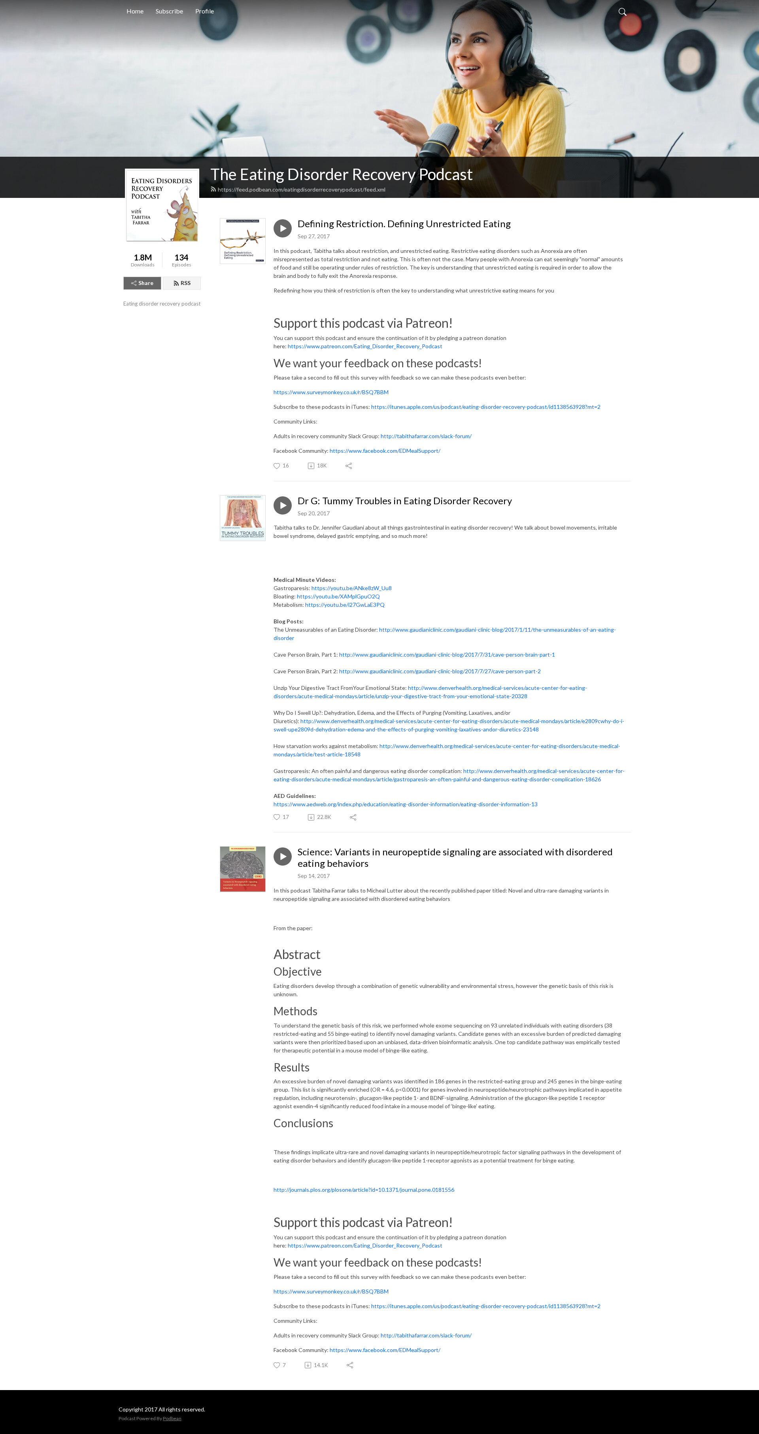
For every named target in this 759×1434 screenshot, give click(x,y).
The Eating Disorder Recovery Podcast (341, 174)
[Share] (349, 466)
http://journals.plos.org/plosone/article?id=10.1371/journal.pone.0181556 (364, 1189)
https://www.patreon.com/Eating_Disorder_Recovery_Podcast (365, 346)
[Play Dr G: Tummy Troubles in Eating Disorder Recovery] (283, 505)
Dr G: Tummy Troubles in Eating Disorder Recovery (405, 500)
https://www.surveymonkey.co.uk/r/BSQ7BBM (331, 392)
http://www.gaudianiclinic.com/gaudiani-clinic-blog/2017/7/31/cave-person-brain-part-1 (447, 654)
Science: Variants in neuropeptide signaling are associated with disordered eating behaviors (455, 857)
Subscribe (169, 11)
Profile (204, 11)
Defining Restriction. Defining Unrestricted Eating (404, 223)
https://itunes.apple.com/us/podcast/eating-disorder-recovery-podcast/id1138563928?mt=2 (485, 406)
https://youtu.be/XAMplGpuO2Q (338, 596)
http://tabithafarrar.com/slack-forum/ (426, 436)
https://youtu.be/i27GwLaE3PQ (345, 604)
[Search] (623, 11)
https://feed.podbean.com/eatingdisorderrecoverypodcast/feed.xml (301, 189)
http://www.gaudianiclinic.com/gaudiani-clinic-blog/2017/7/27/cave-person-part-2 (440, 671)
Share (145, 282)
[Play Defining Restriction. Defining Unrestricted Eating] (283, 228)
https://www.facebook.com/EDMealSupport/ (385, 450)
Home (134, 11)
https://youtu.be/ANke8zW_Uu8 (352, 588)
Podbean (172, 1418)
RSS (186, 282)
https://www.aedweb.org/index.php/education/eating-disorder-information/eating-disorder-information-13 (406, 804)
